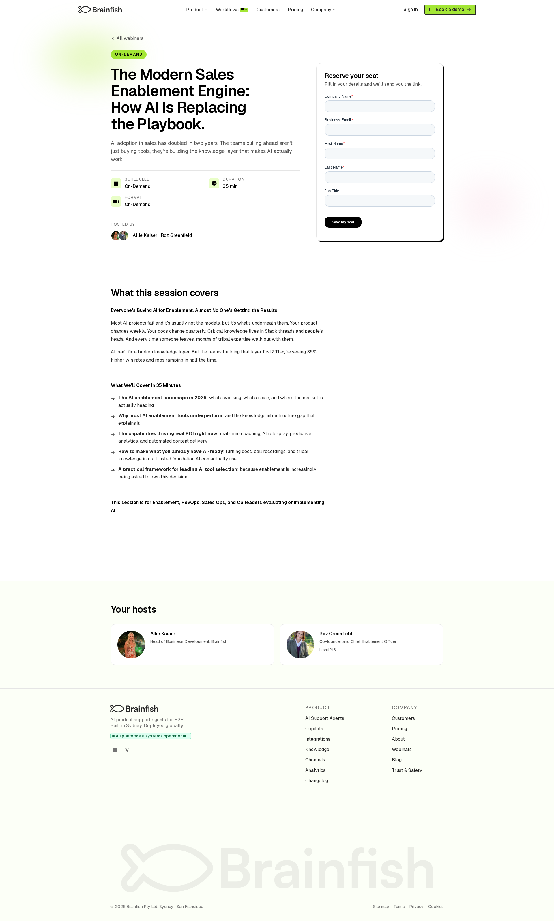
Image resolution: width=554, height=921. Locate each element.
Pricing (295, 10)
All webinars (130, 38)
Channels (315, 760)
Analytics (315, 770)
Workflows (232, 10)
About (398, 739)
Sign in (410, 9)
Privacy (416, 906)
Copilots (314, 729)
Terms (399, 906)
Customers (268, 10)
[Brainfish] (100, 9)
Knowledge (317, 749)
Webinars (402, 749)
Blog (397, 760)
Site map (381, 906)
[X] (127, 750)
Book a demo (450, 9)
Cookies (436, 906)
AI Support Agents (324, 718)
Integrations (317, 739)
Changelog (316, 781)
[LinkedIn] (114, 750)
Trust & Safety (407, 770)
